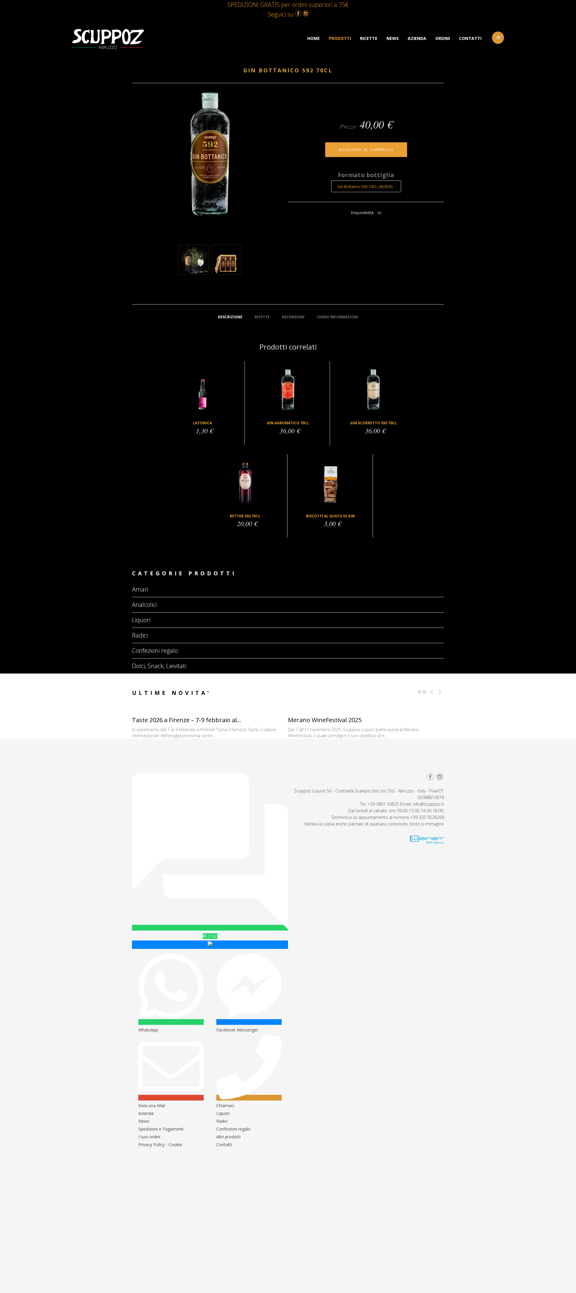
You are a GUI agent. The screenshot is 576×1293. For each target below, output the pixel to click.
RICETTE (368, 38)
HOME (313, 38)
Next (439, 692)
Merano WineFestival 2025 (325, 720)
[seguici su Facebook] (298, 14)
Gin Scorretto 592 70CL (373, 422)
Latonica (202, 422)
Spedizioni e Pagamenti (161, 1129)
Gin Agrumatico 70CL (288, 422)
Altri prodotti (228, 1137)
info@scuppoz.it (428, 804)
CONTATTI (470, 38)
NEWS (392, 38)
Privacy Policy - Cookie (160, 1144)
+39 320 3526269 (427, 817)
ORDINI (442, 38)
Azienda (146, 1113)
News (143, 1121)
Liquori (223, 1113)
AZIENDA (417, 38)
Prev (431, 692)
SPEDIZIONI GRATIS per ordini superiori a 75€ (288, 5)
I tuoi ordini (149, 1137)
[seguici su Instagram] (306, 14)
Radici (222, 1121)
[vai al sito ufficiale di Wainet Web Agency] (427, 842)
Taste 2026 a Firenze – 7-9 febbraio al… (186, 720)
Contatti (224, 1144)
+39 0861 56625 (383, 804)
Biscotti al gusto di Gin (330, 516)
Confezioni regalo (233, 1129)
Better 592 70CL (245, 516)
